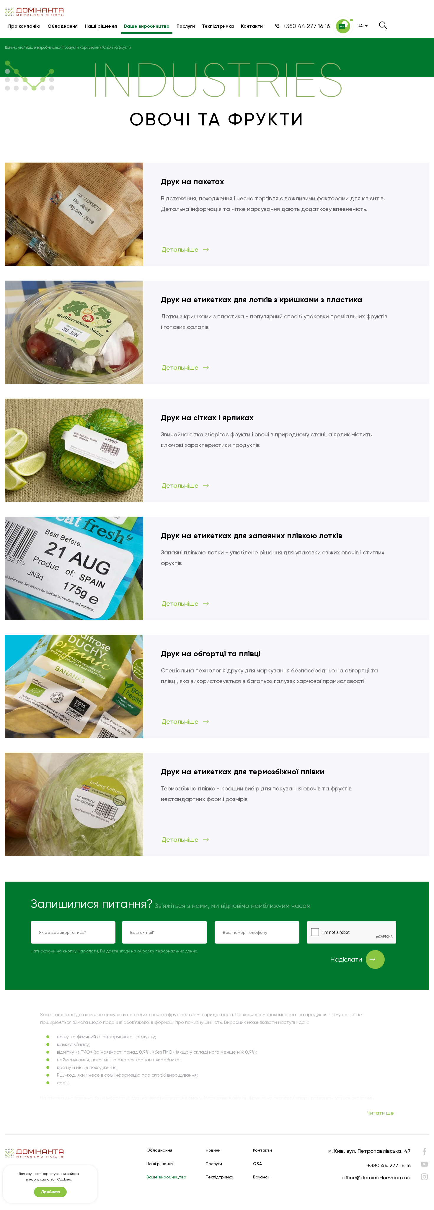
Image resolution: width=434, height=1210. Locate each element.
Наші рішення (101, 26)
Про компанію (24, 26)
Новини (213, 1150)
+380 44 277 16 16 (389, 1165)
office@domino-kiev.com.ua (376, 1177)
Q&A (257, 1164)
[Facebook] (424, 1153)
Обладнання (63, 26)
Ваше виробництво (146, 26)
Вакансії (261, 1177)
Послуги (186, 26)
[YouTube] (424, 1164)
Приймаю (50, 1191)
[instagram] (424, 1176)
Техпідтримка (218, 26)
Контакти (252, 26)
